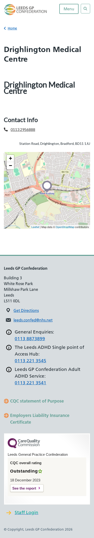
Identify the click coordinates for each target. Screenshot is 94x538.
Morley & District (23, 104)
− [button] (10, 166)
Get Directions (26, 310)
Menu (69, 8)
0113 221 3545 (30, 360)
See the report (24, 488)
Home (12, 28)
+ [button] (10, 158)
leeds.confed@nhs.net (33, 320)
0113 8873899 (30, 338)
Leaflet (35, 227)
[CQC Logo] (24, 447)
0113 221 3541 (30, 383)
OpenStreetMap (65, 227)
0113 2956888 (23, 129)
